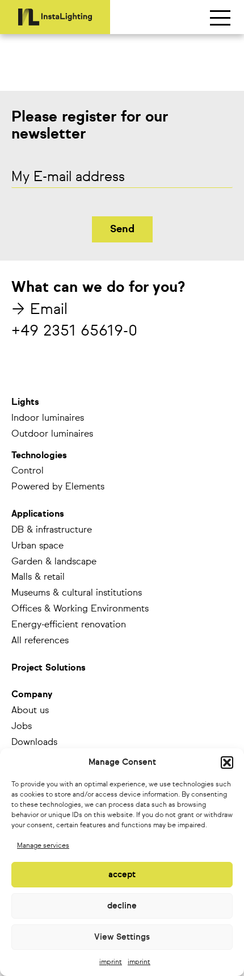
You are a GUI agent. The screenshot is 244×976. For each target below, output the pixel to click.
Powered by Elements (57, 487)
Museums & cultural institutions (76, 593)
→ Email (39, 310)
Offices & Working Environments (80, 609)
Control (27, 471)
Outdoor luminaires (52, 434)
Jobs (21, 726)
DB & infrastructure (51, 530)
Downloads (34, 742)
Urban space (37, 546)
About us (30, 710)
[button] (227, 762)
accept (122, 874)
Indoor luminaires (47, 418)
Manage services (43, 846)
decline (122, 906)
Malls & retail (38, 577)
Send (122, 229)
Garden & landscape (53, 562)
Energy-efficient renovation (68, 625)
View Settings (122, 937)
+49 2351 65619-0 (74, 331)
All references (40, 641)
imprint (110, 962)
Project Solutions (48, 668)
